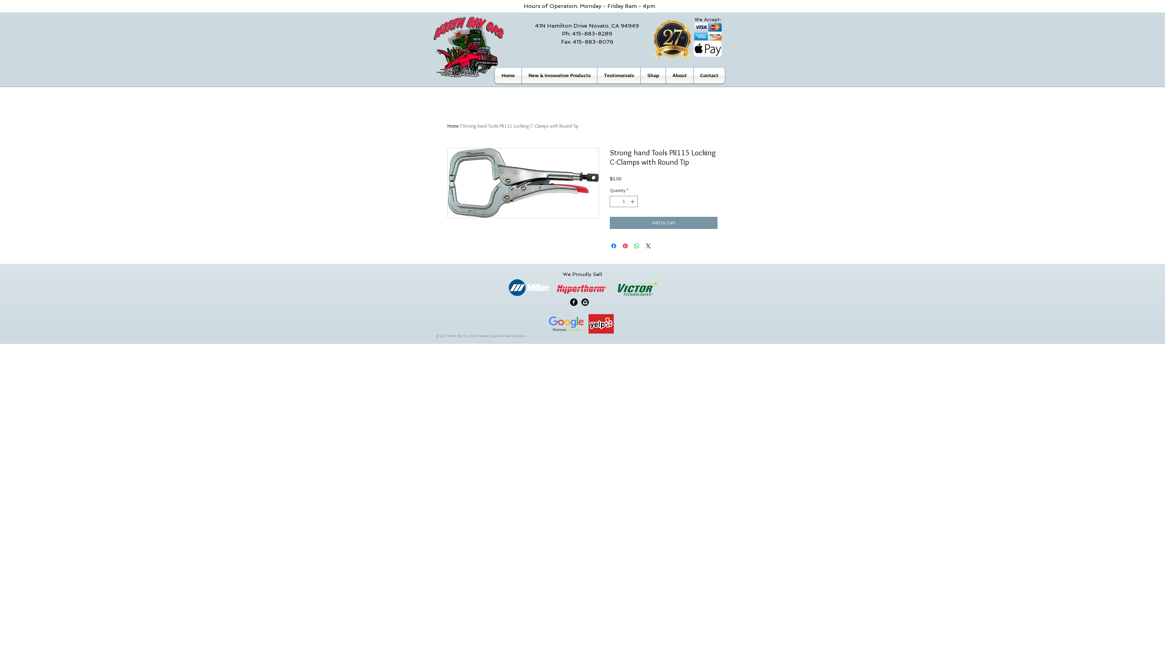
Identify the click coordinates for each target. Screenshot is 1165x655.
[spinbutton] (623, 201)
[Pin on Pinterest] (625, 246)
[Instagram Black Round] (585, 302)
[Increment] (633, 201)
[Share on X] (648, 246)
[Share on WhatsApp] (636, 246)
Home (453, 126)
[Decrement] (614, 201)
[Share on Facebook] (613, 246)
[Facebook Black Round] (574, 302)
